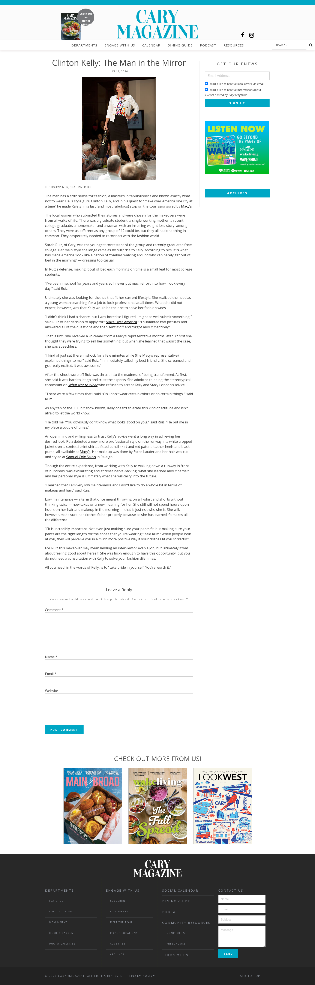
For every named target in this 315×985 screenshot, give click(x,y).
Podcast (208, 45)
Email (50, 673)
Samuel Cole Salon (81, 456)
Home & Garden (61, 932)
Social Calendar (180, 890)
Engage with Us (120, 45)
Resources (234, 45)
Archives (237, 193)
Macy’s (186, 206)
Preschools (176, 943)
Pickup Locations (124, 932)
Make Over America (121, 322)
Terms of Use (176, 955)
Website (51, 690)
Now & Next (58, 922)
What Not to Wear (83, 385)
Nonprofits (175, 932)
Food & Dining (60, 911)
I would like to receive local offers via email (236, 84)
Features (56, 900)
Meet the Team (121, 922)
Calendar (151, 45)
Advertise (117, 943)
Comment (54, 609)
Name (51, 657)
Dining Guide (180, 45)
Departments (84, 45)
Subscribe (118, 900)
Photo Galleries (62, 943)
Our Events (119, 911)
